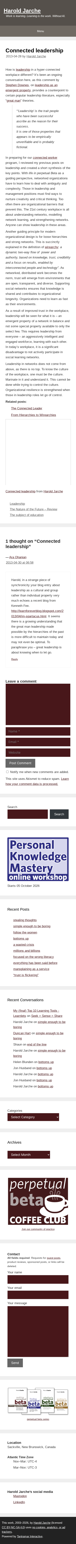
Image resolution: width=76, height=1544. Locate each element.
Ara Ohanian (17, 557)
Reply (14, 659)
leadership (23, 69)
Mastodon (20, 1496)
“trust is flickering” (26, 975)
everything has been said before (35, 963)
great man (13, 100)
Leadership (17, 504)
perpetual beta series (38, 1419)
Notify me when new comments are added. (39, 772)
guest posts (53, 1258)
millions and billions (26, 951)
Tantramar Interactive (29, 1536)
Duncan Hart (22, 1033)
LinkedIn (19, 1502)
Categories (14, 1110)
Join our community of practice (38, 1229)
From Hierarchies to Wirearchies (33, 415)
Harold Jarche (22, 11)
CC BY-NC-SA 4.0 (13, 1527)
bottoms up (21, 938)
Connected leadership (20, 491)
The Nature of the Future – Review (33, 509)
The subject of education (27, 515)
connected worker (45, 157)
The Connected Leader (26, 408)
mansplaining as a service (31, 969)
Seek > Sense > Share (46, 1016)
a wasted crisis (23, 944)
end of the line (36, 1044)
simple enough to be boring (31, 926)
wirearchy (51, 247)
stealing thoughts (25, 920)
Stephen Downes (17, 85)
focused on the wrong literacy (33, 957)
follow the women (25, 932)
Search (12, 807)
